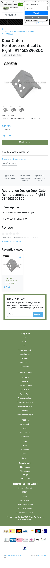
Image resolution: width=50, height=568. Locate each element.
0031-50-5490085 (26, 505)
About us (25, 382)
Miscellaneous (25, 354)
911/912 (25, 342)
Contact (25, 458)
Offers (25, 428)
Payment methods (25, 398)
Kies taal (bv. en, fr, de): (33, 4)
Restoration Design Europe (13, 555)
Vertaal (36, 13)
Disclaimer (25, 390)
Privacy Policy (25, 394)
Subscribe (38, 314)
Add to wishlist (20, 159)
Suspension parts (25, 350)
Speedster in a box (25, 372)
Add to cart (26, 142)
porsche (13, 164)
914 (5, 164)
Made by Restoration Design (12, 55)
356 (25, 338)
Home (25, 446)
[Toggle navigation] (5, 22)
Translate (41, 23)
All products (25, 424)
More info (7, 159)
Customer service (25, 406)
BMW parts (25, 358)
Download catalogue (25, 415)
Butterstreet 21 (42, 555)
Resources (25, 367)
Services (25, 454)
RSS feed (25, 436)
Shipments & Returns (25, 402)
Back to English (36, 17)
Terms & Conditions (25, 386)
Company (25, 450)
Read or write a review (12, 242)
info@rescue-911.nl (26, 513)
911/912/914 (25, 479)
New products (25, 363)
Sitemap (25, 411)
